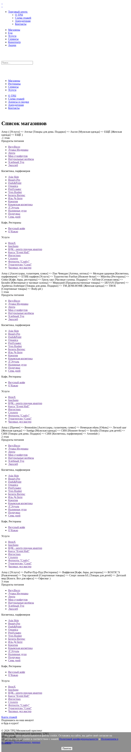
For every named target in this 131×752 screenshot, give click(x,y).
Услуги (12, 35)
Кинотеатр (14, 42)
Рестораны (14, 83)
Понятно (67, 748)
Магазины (14, 29)
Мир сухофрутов (18, 156)
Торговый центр (17, 11)
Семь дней (14, 216)
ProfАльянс (14, 189)
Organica (13, 186)
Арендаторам (23, 20)
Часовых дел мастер (19, 267)
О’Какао (13, 231)
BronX (12, 243)
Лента (11, 152)
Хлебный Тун (16, 162)
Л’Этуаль (13, 207)
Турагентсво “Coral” (20, 264)
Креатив (13, 201)
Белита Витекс (16, 195)
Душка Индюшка (18, 149)
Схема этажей (23, 17)
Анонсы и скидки (18, 101)
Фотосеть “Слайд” (19, 261)
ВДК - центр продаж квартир (25, 249)
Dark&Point (14, 183)
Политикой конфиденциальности (78, 738)
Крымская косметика (20, 204)
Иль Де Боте (15, 198)
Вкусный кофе (16, 228)
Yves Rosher (15, 192)
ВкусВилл (14, 146)
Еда (10, 32)
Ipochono (13, 246)
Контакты (20, 24)
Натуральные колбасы (21, 159)
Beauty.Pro (14, 179)
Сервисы (13, 39)
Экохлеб (13, 165)
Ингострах (14, 255)
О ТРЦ (19, 14)
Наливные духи (17, 210)
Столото (13, 258)
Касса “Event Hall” (19, 252)
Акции (12, 45)
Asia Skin (13, 176)
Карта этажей (9, 717)
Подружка (14, 213)
